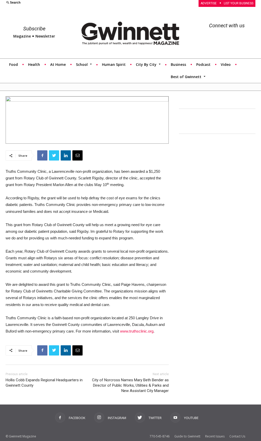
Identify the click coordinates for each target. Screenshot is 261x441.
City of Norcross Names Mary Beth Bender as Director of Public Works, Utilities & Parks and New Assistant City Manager (130, 385)
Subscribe (34, 29)
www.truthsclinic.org (136, 331)
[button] (65, 3)
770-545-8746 (159, 436)
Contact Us (237, 436)
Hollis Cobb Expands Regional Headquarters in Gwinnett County (44, 383)
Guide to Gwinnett (187, 436)
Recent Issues (215, 436)
